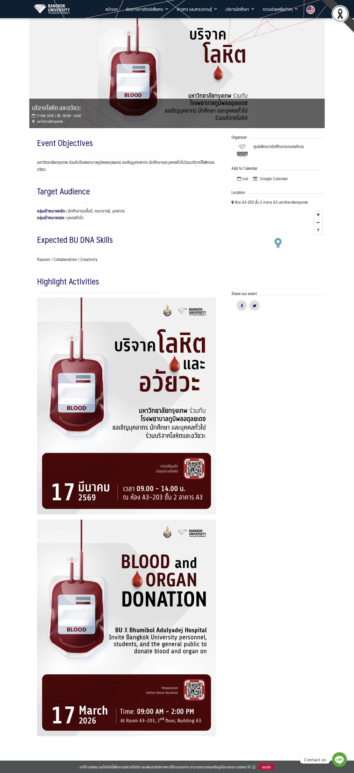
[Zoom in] (318, 214)
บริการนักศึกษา (237, 9)
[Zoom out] (318, 222)
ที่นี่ (254, 767)
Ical (245, 178)
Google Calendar (273, 178)
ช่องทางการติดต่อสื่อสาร (144, 9)
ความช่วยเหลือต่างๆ (278, 9)
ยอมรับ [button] (266, 767)
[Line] (339, 760)
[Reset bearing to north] (318, 230)
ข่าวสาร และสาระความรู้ (194, 9)
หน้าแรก (111, 9)
